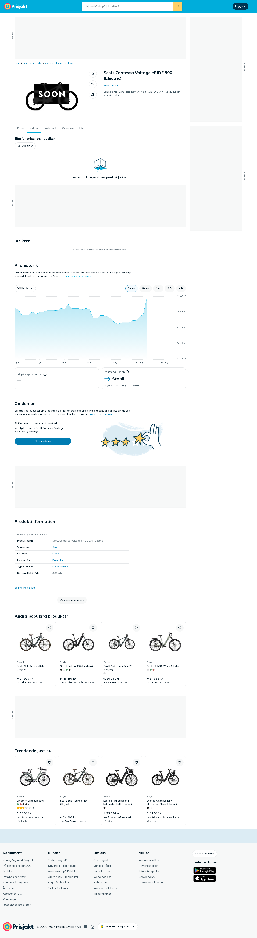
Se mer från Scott (25, 587)
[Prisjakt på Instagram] (93, 926)
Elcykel (70, 63)
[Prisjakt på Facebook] (86, 926)
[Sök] (177, 6)
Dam (55, 560)
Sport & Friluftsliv (32, 63)
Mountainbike (60, 566)
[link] (35, 654)
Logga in (240, 6)
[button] (93, 74)
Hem (17, 63)
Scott (55, 547)
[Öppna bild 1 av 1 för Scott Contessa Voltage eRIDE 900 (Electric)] (52, 96)
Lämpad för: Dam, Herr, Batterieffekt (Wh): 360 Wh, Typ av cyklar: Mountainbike (142, 93)
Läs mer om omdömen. (102, 414)
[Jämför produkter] (93, 95)
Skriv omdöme (112, 85)
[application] (100, 330)
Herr (61, 560)
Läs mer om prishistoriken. (77, 276)
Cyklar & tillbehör (54, 63)
